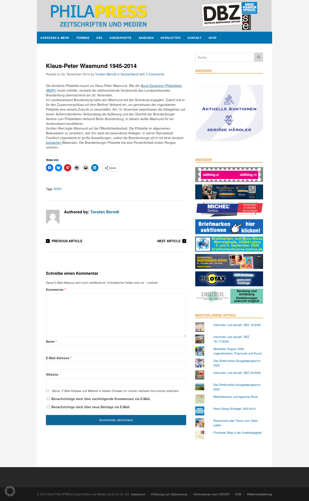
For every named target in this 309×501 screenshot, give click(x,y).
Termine (82, 38)
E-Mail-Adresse (58, 358)
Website (52, 374)
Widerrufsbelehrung (259, 494)
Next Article (169, 241)
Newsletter (171, 38)
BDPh (51, 90)
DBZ (99, 38)
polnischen (54, 142)
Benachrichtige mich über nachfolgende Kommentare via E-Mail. (101, 398)
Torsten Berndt (105, 74)
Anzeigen (146, 38)
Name (51, 341)
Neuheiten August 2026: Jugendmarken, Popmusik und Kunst (237, 351)
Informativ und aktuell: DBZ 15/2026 (237, 325)
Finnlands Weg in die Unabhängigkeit (237, 432)
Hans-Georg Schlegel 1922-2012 (234, 408)
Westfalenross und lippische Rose (235, 396)
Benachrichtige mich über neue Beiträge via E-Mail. (90, 407)
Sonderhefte (120, 38)
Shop (213, 38)
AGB (238, 494)
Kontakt (194, 38)
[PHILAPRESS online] (154, 16)
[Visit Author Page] (52, 216)
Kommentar (56, 289)
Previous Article (67, 241)
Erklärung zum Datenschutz (169, 494)
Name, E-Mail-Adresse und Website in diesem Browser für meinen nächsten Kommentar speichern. (116, 391)
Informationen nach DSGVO (211, 494)
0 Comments (155, 74)
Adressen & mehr (54, 38)
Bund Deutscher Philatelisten (161, 85)
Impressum (138, 494)
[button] (10, 491)
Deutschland (129, 74)
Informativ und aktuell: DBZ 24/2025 (237, 373)
